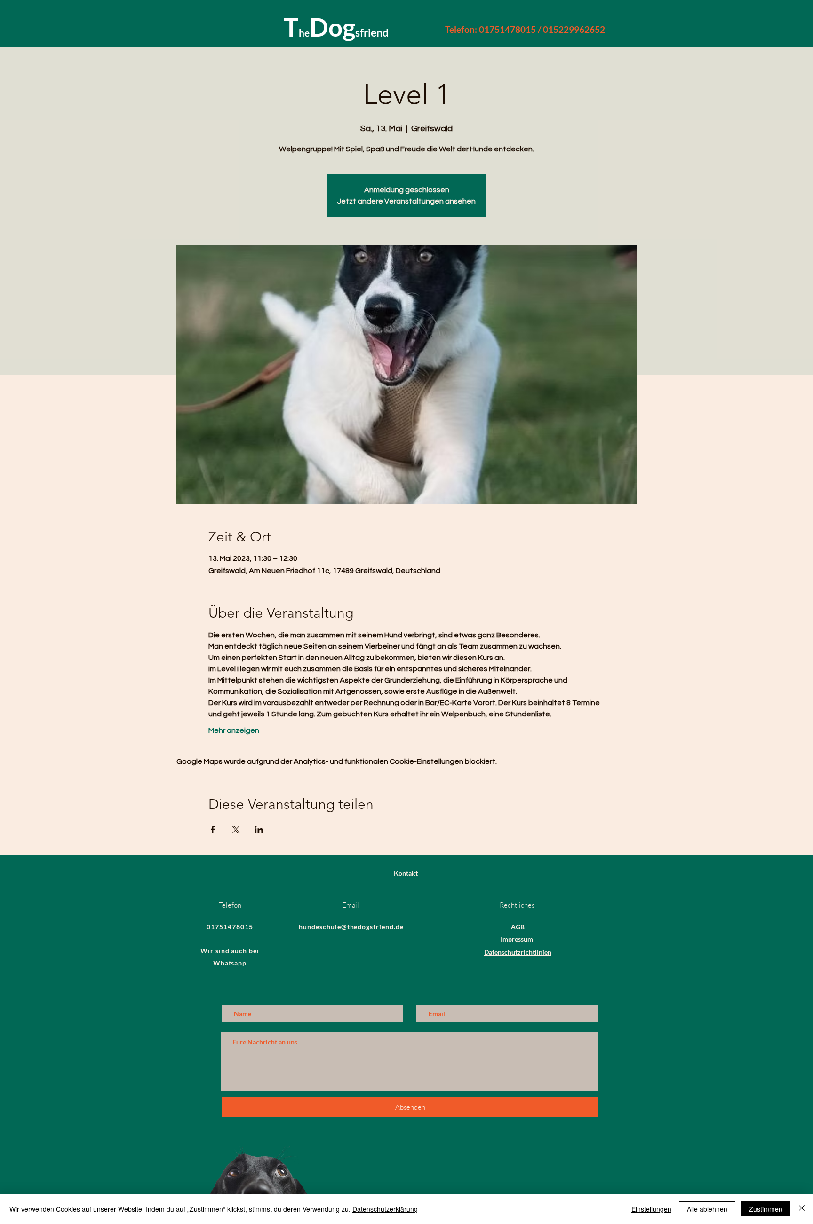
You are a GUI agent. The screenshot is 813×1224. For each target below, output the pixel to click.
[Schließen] (801, 1208)
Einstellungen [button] (651, 1209)
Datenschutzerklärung (385, 1209)
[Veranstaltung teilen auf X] (235, 829)
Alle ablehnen (707, 1209)
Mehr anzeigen (233, 730)
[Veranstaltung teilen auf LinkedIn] (259, 829)
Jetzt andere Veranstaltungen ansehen (406, 201)
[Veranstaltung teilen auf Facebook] (212, 829)
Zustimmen (765, 1209)
